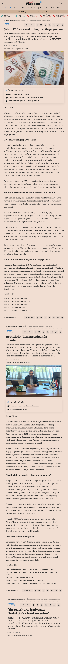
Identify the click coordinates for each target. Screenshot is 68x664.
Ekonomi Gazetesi (10, 20)
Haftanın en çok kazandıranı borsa (17, 301)
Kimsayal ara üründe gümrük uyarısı (20, 577)
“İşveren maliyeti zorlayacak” (19, 409)
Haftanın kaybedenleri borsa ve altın (18, 310)
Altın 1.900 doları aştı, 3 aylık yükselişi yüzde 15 (23, 101)
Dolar (19, 15)
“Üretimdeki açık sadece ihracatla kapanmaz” (24, 406)
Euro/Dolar (46, 15)
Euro (31, 15)
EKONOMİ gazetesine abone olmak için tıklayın (34, 12)
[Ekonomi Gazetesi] (34, 3)
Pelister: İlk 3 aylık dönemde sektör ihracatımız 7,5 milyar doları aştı (31, 583)
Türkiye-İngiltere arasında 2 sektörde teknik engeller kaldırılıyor (31, 569)
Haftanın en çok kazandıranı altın (17, 298)
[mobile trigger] (3, 3)
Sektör (23, 599)
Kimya (21, 326)
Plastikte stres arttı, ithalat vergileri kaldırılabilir (25, 580)
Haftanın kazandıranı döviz (15, 307)
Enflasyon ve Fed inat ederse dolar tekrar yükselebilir (25, 97)
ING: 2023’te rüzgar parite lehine (18, 94)
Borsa (6, 15)
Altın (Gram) (60, 15)
